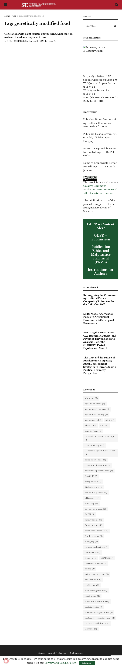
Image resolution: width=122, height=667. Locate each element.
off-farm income (96, 563)
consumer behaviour (98, 465)
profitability (93, 580)
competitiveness (95, 460)
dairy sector (93, 482)
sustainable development (100, 618)
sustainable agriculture (99, 612)
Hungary (91, 541)
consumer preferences (99, 471)
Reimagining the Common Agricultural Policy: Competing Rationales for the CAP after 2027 (99, 300)
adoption (91, 398)
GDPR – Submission (100, 237)
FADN (90, 514)
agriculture (93, 420)
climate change (94, 445)
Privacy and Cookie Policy (60, 662)
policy (90, 569)
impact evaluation (96, 547)
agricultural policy (96, 415)
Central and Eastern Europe (100, 438)
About (51, 653)
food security (94, 536)
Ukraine (91, 629)
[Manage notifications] (6, 660)
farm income (93, 525)
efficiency (92, 498)
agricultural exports (97, 409)
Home (7, 16)
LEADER (107, 558)
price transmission (97, 574)
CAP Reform (93, 431)
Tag (14, 16)
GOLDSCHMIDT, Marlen (19, 41)
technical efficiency (97, 623)
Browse (62, 653)
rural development (97, 601)
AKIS (109, 420)
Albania (90, 425)
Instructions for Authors (101, 271)
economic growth (96, 492)
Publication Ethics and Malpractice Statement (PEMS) (101, 254)
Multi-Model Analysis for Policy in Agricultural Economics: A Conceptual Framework (98, 319)
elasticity (91, 503)
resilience (92, 585)
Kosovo (91, 558)
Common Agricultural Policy (100, 452)
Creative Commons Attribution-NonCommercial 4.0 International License (100, 190)
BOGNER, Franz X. (46, 41)
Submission (76, 653)
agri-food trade (95, 404)
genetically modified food (31, 16)
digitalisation (94, 487)
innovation (92, 552)
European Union (95, 509)
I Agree (87, 663)
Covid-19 (91, 476)
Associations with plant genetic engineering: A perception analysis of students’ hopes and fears (38, 35)
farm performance (96, 531)
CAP (104, 425)
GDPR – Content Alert (100, 226)
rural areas (92, 596)
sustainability (94, 607)
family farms (93, 520)
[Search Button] (115, 26)
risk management (96, 591)
